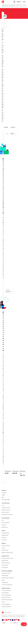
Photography (5, 582)
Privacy (14, 616)
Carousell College (6, 499)
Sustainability (19, 615)
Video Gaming (5, 575)
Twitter (3, 495)
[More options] (9, 26)
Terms (11, 616)
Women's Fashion (6, 545)
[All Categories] (14, 1)
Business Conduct (20, 616)
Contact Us (9, 615)
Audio (3, 580)
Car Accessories (5, 522)
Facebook (4, 492)
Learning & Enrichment (7, 514)
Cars (3, 520)
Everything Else (5, 533)
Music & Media (5, 592)
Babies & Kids (5, 560)
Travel (3, 602)
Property (4, 524)
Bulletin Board (5, 535)
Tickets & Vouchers (6, 606)
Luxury (3, 547)
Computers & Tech (6, 573)
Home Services (5, 512)
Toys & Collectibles (6, 590)
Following (4, 537)
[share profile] (6, 26)
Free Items (4, 539)
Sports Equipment (6, 604)
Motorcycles (4, 527)
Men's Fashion (5, 550)
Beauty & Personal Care (7, 552)
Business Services (6, 510)
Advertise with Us (5, 616)
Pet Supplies (5, 567)
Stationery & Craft (6, 597)
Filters (12, 133)
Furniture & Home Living (7, 558)
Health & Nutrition (6, 562)
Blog (3, 497)
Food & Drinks (5, 565)
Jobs (3, 505)
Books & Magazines (6, 595)
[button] (3, 22)
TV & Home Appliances (7, 584)
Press (14, 615)
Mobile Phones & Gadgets (8, 577)
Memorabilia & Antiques (7, 599)
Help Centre (4, 615)
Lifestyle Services (6, 507)
